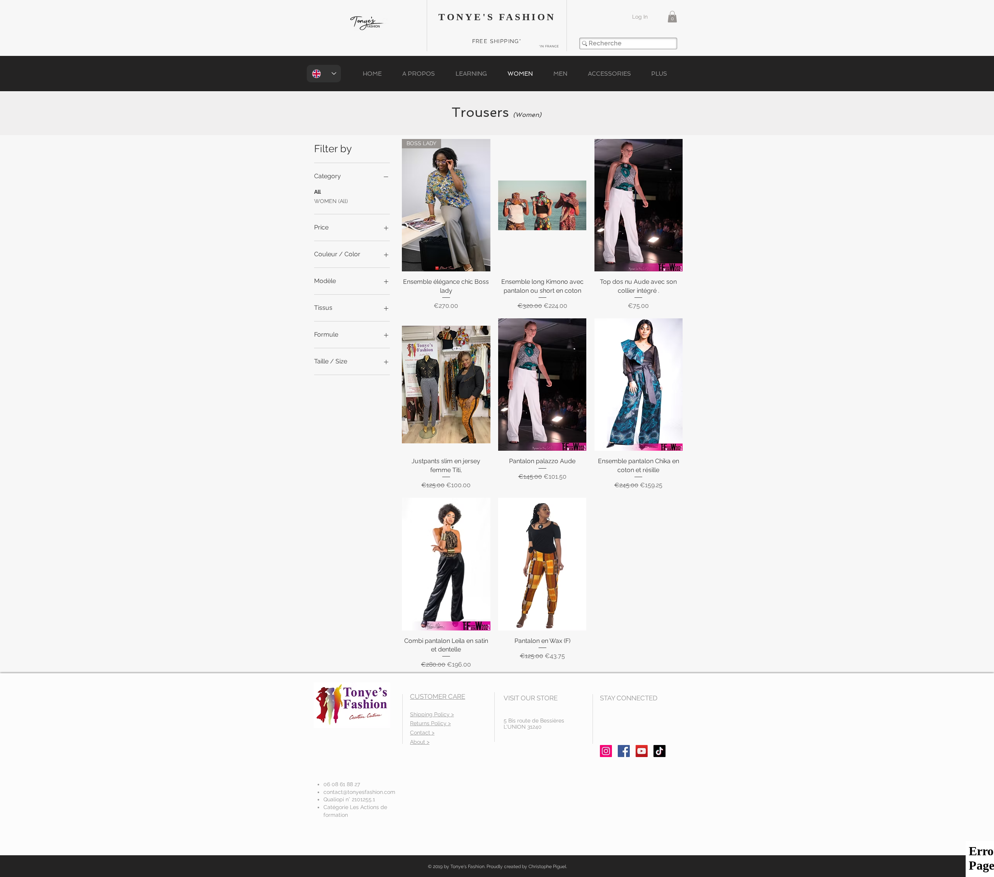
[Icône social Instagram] (606, 751)
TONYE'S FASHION (497, 17)
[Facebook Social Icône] (624, 751)
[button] (672, 17)
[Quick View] (542, 205)
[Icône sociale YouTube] (642, 751)
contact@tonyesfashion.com (359, 792)
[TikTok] (659, 751)
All (317, 192)
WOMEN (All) (331, 201)
